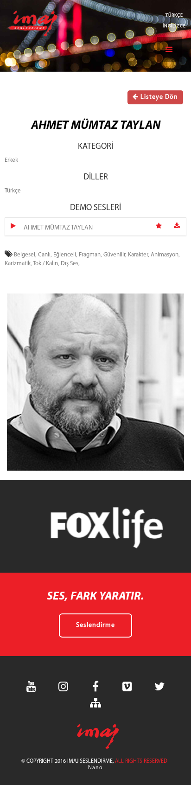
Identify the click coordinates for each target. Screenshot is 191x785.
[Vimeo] (127, 686)
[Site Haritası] (95, 703)
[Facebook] (95, 686)
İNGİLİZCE (174, 26)
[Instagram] (63, 686)
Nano (95, 768)
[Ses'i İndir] (177, 227)
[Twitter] (159, 686)
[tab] (95, 227)
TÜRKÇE (174, 15)
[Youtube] (31, 686)
